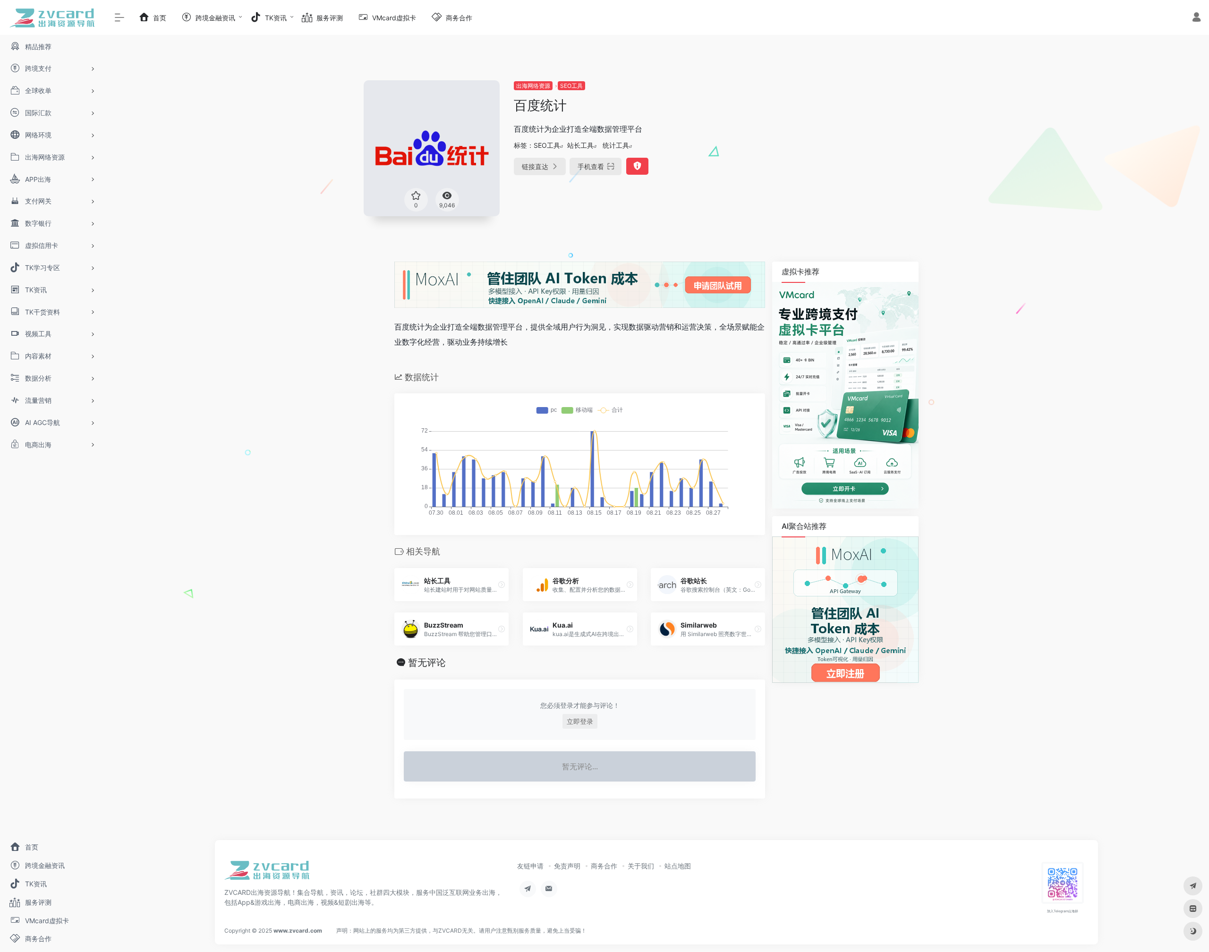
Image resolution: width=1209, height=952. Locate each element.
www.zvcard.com (297, 930)
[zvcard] (266, 873)
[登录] (1196, 18)
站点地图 (677, 866)
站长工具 (580, 145)
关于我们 (641, 866)
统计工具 (616, 145)
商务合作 (604, 866)
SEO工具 (571, 85)
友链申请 (530, 866)
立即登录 (580, 721)
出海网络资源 (533, 85)
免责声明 (567, 866)
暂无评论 (427, 662)
